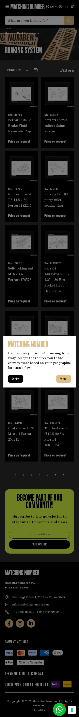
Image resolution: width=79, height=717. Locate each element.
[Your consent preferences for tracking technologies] (72, 710)
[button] (59, 709)
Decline (15, 378)
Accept (63, 378)
